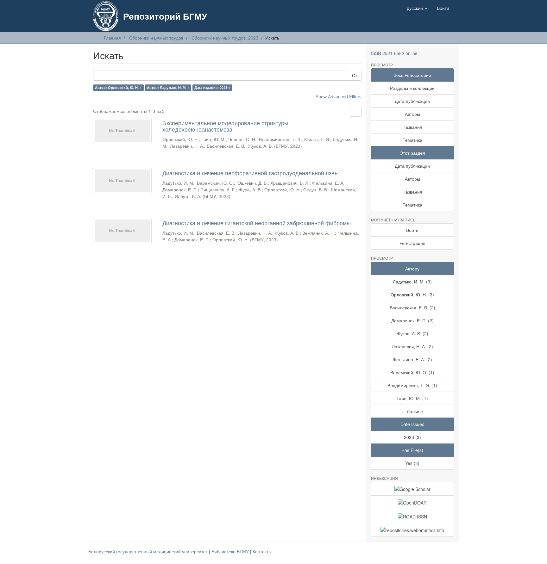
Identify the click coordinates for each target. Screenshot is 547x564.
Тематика (412, 140)
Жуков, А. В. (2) (412, 333)
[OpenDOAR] (412, 502)
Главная (112, 37)
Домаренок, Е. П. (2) (412, 320)
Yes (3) (412, 463)
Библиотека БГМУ (230, 551)
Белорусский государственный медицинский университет (148, 551)
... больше (412, 411)
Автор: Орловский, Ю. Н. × (118, 87)
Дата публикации (412, 101)
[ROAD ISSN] (412, 516)
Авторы (412, 114)
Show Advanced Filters (339, 96)
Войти (412, 230)
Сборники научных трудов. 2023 (225, 37)
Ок (354, 75)
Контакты (262, 551)
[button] (417, 8)
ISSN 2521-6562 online (394, 53)
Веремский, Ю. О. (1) (412, 372)
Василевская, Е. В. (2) (412, 307)
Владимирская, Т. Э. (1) (412, 385)
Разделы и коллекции (412, 88)
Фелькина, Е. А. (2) (412, 359)
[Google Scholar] (412, 489)
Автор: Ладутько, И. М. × (168, 87)
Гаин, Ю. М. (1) (412, 398)
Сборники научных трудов (156, 37)
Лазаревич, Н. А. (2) (412, 346)
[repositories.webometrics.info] (412, 530)
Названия (412, 127)
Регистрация (412, 243)
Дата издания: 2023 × (212, 87)
